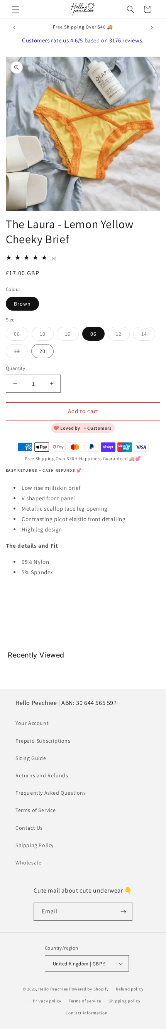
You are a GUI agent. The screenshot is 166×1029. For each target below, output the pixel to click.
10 (47, 335)
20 (42, 351)
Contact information (86, 1013)
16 (72, 335)
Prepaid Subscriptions (43, 740)
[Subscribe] (123, 912)
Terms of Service (35, 810)
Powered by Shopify (89, 989)
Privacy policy (47, 1001)
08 (21, 335)
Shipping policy (124, 1001)
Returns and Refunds (41, 775)
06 (93, 333)
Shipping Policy (34, 845)
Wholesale (28, 862)
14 (148, 335)
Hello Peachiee (53, 989)
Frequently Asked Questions (50, 792)
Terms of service (85, 1001)
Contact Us (29, 827)
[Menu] (15, 9)
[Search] (130, 9)
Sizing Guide (30, 758)
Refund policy (129, 989)
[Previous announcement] (14, 27)
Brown (22, 303)
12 (123, 335)
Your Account (32, 723)
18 (21, 352)
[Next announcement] (151, 27)
